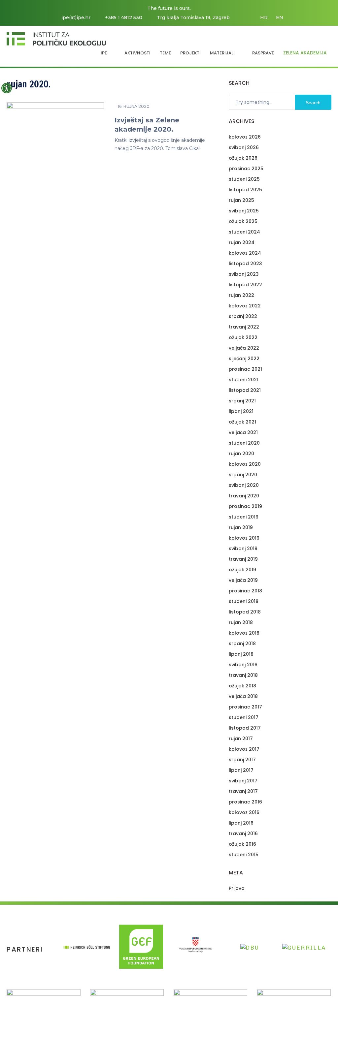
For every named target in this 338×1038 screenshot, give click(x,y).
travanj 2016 (243, 833)
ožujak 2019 (242, 569)
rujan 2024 (241, 242)
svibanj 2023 (244, 274)
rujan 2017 (241, 738)
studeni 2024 (244, 232)
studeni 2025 (244, 179)
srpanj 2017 (242, 759)
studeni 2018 (243, 601)
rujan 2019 (241, 527)
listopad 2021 (245, 390)
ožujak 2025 (243, 221)
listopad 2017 (245, 728)
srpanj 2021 (242, 400)
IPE (104, 53)
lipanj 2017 (241, 770)
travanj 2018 (243, 675)
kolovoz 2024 (245, 253)
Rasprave (263, 53)
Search (313, 102)
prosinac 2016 (245, 802)
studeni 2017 (243, 717)
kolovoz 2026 (245, 137)
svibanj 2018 (243, 664)
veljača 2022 (244, 348)
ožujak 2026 (243, 158)
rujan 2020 (241, 453)
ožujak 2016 (242, 844)
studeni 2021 (243, 379)
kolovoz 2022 (245, 305)
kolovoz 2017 (244, 749)
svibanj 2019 (243, 548)
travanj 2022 (244, 327)
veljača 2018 (243, 696)
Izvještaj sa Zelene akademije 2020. (147, 124)
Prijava (237, 888)
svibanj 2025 (244, 210)
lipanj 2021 (241, 411)
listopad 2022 (245, 284)
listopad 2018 (245, 612)
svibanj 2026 (244, 147)
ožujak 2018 (242, 685)
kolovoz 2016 (244, 812)
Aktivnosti (137, 53)
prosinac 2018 (245, 590)
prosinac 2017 (245, 707)
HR (264, 17)
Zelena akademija (305, 52)
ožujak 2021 (242, 422)
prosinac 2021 (245, 369)
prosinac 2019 (245, 506)
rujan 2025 (241, 200)
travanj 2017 (243, 791)
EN (279, 17)
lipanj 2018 (241, 654)
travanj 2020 (244, 495)
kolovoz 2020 (245, 464)
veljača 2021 (243, 432)
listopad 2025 (245, 189)
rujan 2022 (241, 295)
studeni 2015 (243, 854)
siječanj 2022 (244, 358)
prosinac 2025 (246, 168)
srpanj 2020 (243, 474)
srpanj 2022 (243, 316)
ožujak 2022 (243, 337)
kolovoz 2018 (244, 633)
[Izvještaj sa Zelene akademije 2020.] (55, 149)
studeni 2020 (244, 443)
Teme (165, 53)
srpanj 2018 (242, 643)
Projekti (190, 53)
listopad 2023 (245, 263)
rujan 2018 (241, 622)
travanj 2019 (243, 559)
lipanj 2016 (241, 823)
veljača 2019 (243, 580)
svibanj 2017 (243, 780)
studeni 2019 (243, 517)
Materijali (222, 53)
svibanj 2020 (244, 485)
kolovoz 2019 (244, 538)
